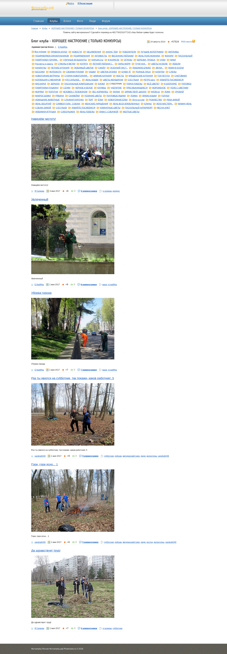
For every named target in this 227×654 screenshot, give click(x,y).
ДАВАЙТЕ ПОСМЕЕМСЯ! (172, 80)
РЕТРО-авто (149, 80)
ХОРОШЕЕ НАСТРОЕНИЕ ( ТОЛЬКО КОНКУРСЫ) (72, 28)
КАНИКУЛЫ (40, 68)
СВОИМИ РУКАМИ (75, 72)
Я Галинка (39, 191)
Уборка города (41, 293)
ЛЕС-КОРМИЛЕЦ (100, 92)
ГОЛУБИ (165, 96)
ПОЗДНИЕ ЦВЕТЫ (93, 96)
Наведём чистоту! (43, 119)
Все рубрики (40, 52)
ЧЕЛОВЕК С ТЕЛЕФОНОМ (75, 92)
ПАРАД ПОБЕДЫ (134, 84)
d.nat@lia (112, 284)
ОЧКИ (163, 60)
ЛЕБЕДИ (176, 64)
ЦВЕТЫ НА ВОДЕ (159, 64)
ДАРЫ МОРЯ (124, 64)
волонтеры (152, 456)
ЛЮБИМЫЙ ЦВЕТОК (84, 68)
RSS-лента (186, 42)
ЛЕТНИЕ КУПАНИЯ (60, 68)
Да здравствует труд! (45, 550)
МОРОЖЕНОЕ (159, 88)
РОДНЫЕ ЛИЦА (143, 72)
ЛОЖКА (134, 96)
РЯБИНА (60, 96)
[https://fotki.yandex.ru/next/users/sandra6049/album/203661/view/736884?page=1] (113, 414)
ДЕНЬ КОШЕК (91, 80)
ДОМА (167, 92)
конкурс (116, 191)
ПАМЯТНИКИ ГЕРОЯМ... (46, 60)
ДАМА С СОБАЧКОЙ (108, 112)
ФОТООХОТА (55, 72)
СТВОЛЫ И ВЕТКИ (66, 64)
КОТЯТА (84, 64)
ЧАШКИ (92, 72)
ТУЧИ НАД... (141, 64)
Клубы (44, 28)
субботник (109, 456)
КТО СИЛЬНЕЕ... (73, 80)
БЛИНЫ (148, 104)
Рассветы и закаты (44, 64)
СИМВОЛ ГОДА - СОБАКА (68, 104)
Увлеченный (39, 199)
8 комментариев (89, 284)
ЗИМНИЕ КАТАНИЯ (102, 76)
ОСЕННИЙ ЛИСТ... (119, 68)
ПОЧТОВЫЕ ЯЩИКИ (116, 96)
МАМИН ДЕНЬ (185, 104)
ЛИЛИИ (116, 92)
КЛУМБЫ (101, 88)
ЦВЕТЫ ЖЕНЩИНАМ (113, 80)
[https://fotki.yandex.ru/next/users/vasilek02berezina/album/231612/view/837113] (113, 328)
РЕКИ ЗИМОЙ (173, 100)
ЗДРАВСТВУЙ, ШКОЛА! (135, 92)
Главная (34, 28)
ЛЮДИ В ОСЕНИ (176, 68)
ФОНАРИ (169, 56)
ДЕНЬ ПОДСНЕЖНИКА (149, 56)
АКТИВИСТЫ (101, 56)
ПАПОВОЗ (186, 84)
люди (143, 456)
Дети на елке (138, 100)
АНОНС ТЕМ (112, 52)
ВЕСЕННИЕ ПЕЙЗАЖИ (123, 56)
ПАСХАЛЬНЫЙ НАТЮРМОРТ (139, 108)
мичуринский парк (131, 456)
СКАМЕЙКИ (74, 96)
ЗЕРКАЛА (55, 84)
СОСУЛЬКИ (133, 80)
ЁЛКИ (100, 100)
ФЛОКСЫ (155, 92)
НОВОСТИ (77, 52)
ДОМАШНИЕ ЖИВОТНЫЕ (47, 100)
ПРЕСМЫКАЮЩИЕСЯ (137, 88)
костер (150, 542)
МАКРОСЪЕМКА (43, 96)
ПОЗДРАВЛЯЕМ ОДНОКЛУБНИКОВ (52, 56)
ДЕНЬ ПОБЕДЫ (87, 112)
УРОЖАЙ (179, 92)
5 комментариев (90, 542)
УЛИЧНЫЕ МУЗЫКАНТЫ (75, 60)
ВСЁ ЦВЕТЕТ (153, 84)
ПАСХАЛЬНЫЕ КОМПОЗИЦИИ (78, 84)
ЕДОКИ (101, 84)
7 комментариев (89, 370)
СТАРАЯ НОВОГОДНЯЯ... (76, 76)
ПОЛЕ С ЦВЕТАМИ (179, 88)
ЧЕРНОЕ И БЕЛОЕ (84, 88)
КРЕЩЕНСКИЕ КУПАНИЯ (141, 76)
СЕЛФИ (66, 88)
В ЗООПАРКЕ (170, 84)
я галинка (107, 191)
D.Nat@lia (62, 47)
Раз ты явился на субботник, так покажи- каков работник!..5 (72, 378)
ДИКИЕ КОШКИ (149, 96)
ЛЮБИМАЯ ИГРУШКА (45, 112)
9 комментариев (90, 456)
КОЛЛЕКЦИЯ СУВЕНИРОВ (48, 80)
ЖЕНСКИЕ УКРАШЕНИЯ (96, 104)
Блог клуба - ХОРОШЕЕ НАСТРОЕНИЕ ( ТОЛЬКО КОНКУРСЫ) (125, 28)
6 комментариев (89, 191)
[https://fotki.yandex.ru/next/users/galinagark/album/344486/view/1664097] (113, 152)
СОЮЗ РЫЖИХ (68, 112)
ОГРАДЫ (128, 60)
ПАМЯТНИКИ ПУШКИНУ (47, 88)
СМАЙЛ (102, 68)
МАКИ (173, 60)
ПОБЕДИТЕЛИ (129, 52)
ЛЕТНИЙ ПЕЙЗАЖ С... (103, 64)
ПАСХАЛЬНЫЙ (185, 56)
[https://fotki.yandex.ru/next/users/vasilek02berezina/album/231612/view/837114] (113, 239)
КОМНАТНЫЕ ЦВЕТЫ (110, 108)
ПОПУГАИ (53, 92)
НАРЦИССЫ (97, 60)
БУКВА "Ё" (126, 72)
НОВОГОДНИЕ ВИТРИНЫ (47, 76)
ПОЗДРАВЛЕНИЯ (81, 56)
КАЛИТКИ (160, 72)
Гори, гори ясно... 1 (44, 464)
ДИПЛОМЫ (173, 52)
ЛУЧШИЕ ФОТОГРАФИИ (152, 52)
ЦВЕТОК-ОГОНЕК (108, 72)
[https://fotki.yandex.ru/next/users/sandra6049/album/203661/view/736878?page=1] (113, 500)
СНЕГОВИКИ (180, 76)
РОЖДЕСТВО (155, 100)
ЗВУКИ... (160, 68)
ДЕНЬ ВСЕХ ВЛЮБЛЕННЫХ (126, 104)
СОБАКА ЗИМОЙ (43, 108)
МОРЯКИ (39, 92)
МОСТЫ (120, 76)
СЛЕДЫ (172, 72)
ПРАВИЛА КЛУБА (59, 52)
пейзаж (118, 456)
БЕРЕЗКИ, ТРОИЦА (146, 60)
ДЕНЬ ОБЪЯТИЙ (43, 104)
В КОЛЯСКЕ (113, 60)
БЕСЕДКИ (40, 72)
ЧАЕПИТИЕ (116, 88)
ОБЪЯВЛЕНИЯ (94, 52)
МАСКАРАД (40, 84)
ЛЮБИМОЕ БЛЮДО (141, 68)
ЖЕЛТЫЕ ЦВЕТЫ (131, 112)
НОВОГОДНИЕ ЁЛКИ (118, 100)
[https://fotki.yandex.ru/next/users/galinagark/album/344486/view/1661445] (113, 587)
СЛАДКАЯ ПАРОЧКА (74, 100)
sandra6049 (40, 456)
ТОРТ (90, 100)
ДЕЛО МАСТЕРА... (164, 104)
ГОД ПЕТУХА (164, 76)
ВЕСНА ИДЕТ (163, 108)
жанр (104, 284)
